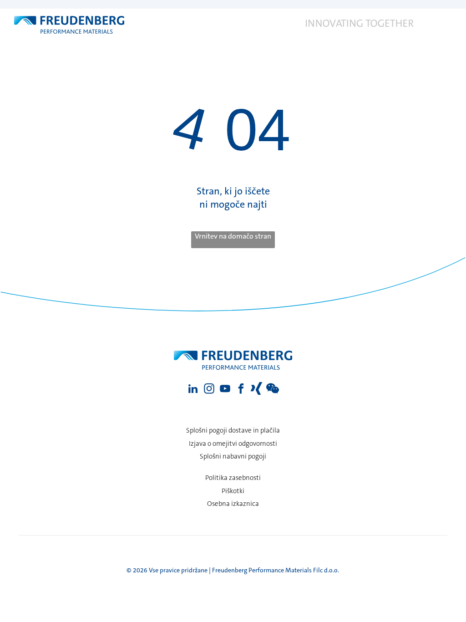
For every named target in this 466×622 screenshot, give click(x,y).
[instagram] (209, 390)
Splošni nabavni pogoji (233, 456)
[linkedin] (193, 390)
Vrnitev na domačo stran (233, 236)
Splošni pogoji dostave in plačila (233, 430)
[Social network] (257, 390)
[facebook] (241, 390)
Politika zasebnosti (233, 477)
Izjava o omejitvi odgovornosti (233, 443)
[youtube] (225, 390)
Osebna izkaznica (233, 503)
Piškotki (233, 490)
